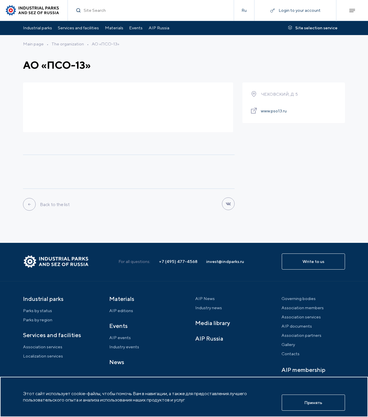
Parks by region (37, 319)
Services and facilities (78, 27)
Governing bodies (298, 298)
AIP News (205, 298)
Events (136, 27)
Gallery (288, 344)
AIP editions (121, 310)
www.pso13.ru (274, 110)
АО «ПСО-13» (105, 43)
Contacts (290, 353)
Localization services (43, 355)
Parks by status (37, 310)
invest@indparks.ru (225, 261)
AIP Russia (159, 27)
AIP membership (303, 369)
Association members (302, 307)
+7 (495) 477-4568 (178, 261)
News (116, 362)
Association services (42, 346)
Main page (33, 43)
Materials (114, 27)
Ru (244, 10)
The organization (67, 43)
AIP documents (296, 326)
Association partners (301, 335)
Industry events (124, 346)
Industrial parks (37, 27)
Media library (212, 323)
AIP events (120, 337)
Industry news (208, 307)
